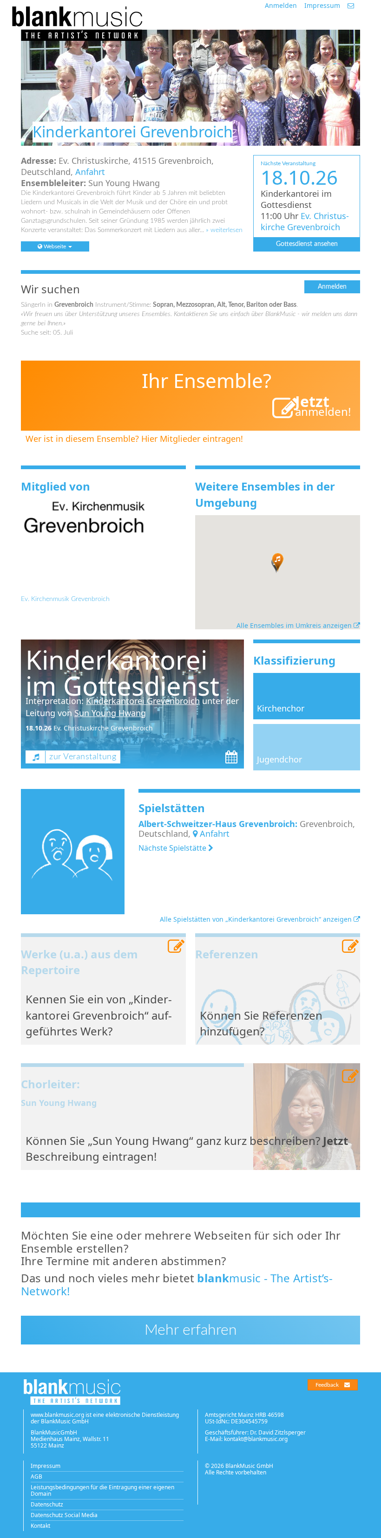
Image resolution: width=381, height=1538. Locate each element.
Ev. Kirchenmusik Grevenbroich (65, 599)
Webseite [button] (54, 246)
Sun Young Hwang (110, 712)
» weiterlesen (224, 230)
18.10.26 (39, 728)
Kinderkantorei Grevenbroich (143, 700)
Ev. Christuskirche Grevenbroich (305, 221)
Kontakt (40, 1526)
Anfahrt (90, 171)
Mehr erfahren (191, 1330)
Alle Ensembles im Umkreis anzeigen (295, 625)
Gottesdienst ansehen (307, 244)
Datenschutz (47, 1504)
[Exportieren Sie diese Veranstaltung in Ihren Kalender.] (231, 757)
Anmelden (281, 5)
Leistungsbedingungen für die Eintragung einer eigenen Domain (102, 1490)
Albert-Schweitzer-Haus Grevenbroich (216, 823)
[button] (278, 562)
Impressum (322, 5)
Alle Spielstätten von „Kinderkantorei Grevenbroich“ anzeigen (257, 919)
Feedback (327, 1385)
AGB (36, 1476)
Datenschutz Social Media (64, 1515)
